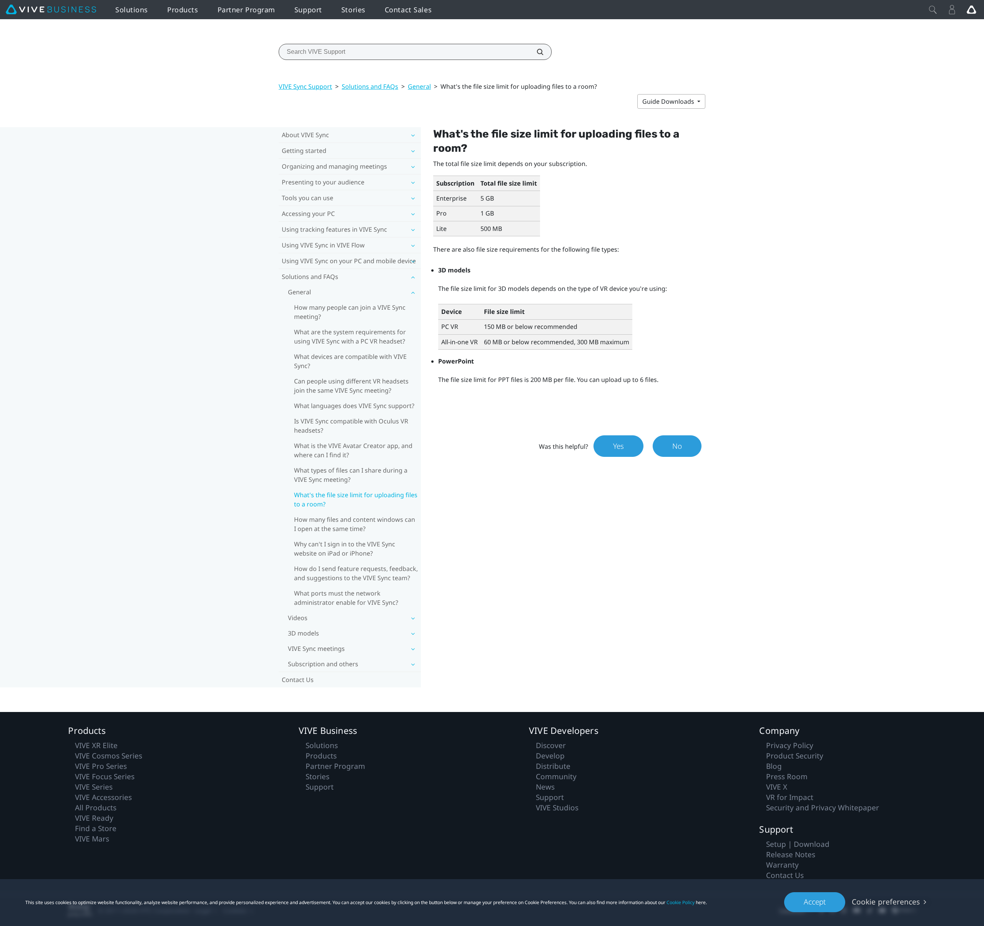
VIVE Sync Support (305, 86)
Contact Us (298, 679)
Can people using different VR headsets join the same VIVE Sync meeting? (351, 386)
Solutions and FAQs (370, 86)
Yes (618, 446)
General (419, 86)
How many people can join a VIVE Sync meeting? (350, 312)
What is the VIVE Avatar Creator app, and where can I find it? (353, 450)
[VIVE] (51, 9)
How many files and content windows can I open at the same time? (354, 524)
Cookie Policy (681, 902)
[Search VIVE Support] (536, 52)
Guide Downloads (669, 101)
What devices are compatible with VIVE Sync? (350, 361)
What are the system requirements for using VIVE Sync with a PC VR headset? (350, 336)
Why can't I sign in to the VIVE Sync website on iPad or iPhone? (344, 549)
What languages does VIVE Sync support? (354, 406)
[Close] (932, 9)
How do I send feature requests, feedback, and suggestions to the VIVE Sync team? (356, 573)
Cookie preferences (886, 902)
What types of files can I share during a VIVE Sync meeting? (350, 475)
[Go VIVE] (971, 9)
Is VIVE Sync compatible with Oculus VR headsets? (351, 426)
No (677, 446)
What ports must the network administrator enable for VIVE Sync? (346, 598)
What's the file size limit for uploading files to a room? (355, 499)
